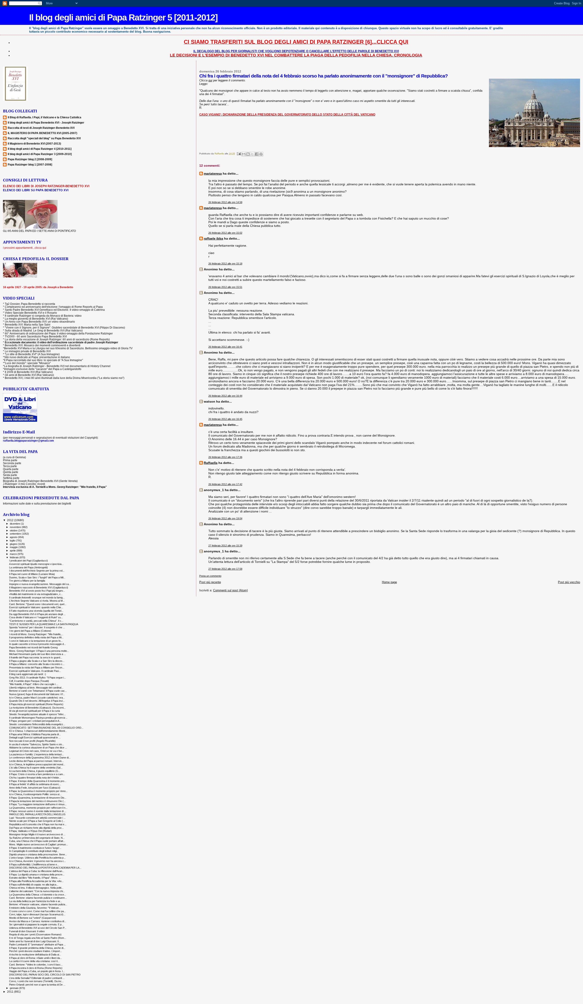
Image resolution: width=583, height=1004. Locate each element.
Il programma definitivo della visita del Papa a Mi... (36, 637)
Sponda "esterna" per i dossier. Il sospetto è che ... (37, 627)
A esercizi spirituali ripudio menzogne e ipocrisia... (36, 564)
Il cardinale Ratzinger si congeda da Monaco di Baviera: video (43, 315)
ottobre (14, 530)
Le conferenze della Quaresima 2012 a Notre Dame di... (40, 757)
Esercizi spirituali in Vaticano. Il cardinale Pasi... (35, 671)
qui (210, 80)
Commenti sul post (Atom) (230, 590)
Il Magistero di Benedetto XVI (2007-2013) (34, 143)
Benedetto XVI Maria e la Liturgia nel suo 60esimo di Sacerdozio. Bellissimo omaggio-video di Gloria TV (68, 348)
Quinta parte (10, 472)
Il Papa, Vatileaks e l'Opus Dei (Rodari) (30, 831)
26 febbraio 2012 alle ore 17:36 (225, 457)
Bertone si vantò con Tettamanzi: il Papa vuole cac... (38, 690)
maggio (14, 547)
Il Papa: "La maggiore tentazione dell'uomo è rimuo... (37, 804)
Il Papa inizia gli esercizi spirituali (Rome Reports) (36, 704)
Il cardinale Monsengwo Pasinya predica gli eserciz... (38, 717)
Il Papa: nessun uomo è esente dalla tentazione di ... (37, 811)
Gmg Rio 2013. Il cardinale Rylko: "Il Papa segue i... (37, 677)
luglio (13, 540)
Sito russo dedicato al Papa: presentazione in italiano (37, 357)
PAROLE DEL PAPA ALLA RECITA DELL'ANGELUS (37, 814)
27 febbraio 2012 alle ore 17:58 (225, 568)
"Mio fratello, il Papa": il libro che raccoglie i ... (33, 684)
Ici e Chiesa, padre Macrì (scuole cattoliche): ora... (37, 697)
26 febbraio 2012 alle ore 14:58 (225, 202)
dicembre (15, 523)
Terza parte (10, 466)
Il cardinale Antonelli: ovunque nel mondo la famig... (37, 597)
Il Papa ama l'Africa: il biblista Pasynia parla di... (35, 734)
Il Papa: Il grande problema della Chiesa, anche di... (37, 948)
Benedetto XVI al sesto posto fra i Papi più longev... (37, 590)
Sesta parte (10, 475)
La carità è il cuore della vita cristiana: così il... (34, 961)
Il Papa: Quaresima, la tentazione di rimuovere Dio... (37, 797)
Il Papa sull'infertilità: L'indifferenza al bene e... (34, 864)
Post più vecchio (569, 582)
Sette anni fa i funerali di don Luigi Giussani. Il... (35, 941)
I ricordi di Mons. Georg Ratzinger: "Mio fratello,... (36, 634)
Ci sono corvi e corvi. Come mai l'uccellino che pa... (37, 911)
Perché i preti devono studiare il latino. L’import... (35, 951)
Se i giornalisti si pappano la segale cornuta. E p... (36, 924)
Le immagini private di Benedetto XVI (28, 351)
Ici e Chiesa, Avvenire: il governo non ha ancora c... (37, 861)
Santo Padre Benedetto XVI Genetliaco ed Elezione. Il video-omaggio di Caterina (55, 309)
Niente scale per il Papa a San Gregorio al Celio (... (37, 821)
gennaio (14, 988)
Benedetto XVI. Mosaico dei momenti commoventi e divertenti (42, 345)
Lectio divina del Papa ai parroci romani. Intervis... (36, 761)
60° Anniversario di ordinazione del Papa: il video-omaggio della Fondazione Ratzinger (59, 333)
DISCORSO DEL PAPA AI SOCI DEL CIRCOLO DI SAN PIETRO (45, 974)
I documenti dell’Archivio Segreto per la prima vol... (36, 570)
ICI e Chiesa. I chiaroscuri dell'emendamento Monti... (38, 731)
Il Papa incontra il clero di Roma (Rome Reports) (35, 968)
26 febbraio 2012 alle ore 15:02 (225, 232)
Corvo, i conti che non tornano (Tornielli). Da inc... (36, 981)
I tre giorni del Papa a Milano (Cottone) (30, 630)
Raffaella (210, 463)
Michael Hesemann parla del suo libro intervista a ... (37, 654)
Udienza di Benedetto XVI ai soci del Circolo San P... (37, 927)
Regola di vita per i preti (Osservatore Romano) (35, 934)
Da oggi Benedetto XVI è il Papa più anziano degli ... (37, 614)
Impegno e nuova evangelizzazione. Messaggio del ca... (40, 584)
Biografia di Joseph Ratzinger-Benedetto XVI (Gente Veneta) (40, 480)
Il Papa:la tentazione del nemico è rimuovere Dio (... (37, 801)
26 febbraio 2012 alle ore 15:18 (225, 263)
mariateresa (213, 173)
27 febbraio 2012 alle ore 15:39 (225, 545)
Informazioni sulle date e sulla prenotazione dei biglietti (37, 503)
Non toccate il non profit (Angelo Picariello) (32, 741)
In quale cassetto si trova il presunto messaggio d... (37, 644)
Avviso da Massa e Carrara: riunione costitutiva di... (37, 921)
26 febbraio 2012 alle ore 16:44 (225, 395)
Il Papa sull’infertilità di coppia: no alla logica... (33, 884)
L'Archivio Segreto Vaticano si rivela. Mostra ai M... (37, 600)
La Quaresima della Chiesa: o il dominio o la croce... (37, 894)
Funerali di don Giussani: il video (27, 931)
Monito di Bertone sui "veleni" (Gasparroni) (32, 917)
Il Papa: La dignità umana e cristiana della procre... (36, 874)
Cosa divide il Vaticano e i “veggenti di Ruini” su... (36, 617)
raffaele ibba (213, 238)
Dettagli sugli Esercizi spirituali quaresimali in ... (35, 737)
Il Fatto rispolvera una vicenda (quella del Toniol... (36, 610)
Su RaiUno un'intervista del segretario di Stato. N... (37, 837)
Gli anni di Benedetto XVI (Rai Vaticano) (29, 374)
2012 (10, 520)
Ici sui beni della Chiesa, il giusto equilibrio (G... (34, 771)
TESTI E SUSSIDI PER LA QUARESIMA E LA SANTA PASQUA (43, 624)
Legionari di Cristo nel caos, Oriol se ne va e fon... (36, 751)
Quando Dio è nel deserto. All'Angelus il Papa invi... (37, 700)
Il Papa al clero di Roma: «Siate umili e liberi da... (35, 958)
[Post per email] (239, 153)
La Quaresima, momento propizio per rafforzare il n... (38, 807)
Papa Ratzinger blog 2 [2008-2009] (30, 159)
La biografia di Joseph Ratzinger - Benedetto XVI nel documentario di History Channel (57, 366)
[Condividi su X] (252, 154)
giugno (14, 544)
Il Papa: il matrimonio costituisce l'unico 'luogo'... (35, 847)
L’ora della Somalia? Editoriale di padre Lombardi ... (37, 978)
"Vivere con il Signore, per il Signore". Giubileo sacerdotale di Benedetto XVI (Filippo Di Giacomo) (65, 327)
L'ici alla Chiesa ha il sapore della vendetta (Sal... (35, 767)
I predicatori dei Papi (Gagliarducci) (28, 560)
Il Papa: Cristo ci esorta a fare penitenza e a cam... (37, 774)
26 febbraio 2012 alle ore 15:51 (225, 287)
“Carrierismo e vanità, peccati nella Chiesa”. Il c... (36, 620)
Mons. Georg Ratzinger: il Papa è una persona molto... (39, 650)
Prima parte (10, 460)
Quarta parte (10, 469)
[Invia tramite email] (243, 154)
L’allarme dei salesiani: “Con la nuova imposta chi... (37, 891)
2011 (10, 991)
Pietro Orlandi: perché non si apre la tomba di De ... (37, 984)
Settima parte (11, 477)
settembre (16, 533)
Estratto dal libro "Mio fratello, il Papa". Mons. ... (35, 877)
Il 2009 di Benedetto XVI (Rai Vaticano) (29, 371)
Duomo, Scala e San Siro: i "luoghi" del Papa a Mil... (37, 577)
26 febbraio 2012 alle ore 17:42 (225, 484)
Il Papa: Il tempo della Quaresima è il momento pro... (37, 781)
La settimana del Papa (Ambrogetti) (28, 567)
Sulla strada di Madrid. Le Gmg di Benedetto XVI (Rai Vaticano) (44, 330)
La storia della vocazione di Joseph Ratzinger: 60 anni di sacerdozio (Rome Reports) (57, 339)
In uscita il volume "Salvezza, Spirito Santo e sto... (36, 744)
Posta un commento (210, 575)
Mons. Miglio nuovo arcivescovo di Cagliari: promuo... (38, 844)
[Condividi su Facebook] (256, 154)
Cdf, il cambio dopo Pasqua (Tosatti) (29, 681)
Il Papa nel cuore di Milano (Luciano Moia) (32, 574)
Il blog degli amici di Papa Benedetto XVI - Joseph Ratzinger (46, 122)
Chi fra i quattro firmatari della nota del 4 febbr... (35, 777)
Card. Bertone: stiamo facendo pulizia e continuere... (38, 897)
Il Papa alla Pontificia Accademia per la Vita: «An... (36, 881)
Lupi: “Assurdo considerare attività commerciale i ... (37, 817)
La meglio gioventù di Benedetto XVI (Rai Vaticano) (36, 318)
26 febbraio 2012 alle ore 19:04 (225, 518)
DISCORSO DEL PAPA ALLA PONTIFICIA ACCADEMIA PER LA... (45, 867)
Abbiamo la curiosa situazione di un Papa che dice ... (38, 747)
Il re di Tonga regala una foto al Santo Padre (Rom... (37, 938)
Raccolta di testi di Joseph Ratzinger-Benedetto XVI (41, 127)
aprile (13, 550)
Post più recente (210, 582)
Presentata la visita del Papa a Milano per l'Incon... (36, 667)
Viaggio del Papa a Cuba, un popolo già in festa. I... (37, 971)
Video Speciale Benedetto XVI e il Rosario (31, 312)
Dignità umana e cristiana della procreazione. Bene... (38, 854)
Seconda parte (12, 463)
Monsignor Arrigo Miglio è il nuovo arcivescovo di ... (37, 834)
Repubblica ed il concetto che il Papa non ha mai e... (37, 824)
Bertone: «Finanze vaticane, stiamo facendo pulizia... (38, 904)
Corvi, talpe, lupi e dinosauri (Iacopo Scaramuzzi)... (37, 914)
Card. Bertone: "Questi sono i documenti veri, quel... (37, 604)
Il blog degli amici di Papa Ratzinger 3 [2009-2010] (40, 154)
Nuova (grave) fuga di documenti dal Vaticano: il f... (37, 694)
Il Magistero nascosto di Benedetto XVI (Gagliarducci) (38, 587)
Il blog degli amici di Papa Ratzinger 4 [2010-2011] (40, 148)
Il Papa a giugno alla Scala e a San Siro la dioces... (36, 661)
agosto (14, 537)
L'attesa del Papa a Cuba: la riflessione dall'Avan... (36, 871)
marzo (14, 554)
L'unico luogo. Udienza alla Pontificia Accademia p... (37, 857)
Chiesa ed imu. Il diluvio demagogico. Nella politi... (36, 887)
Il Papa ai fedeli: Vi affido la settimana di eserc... (35, 784)
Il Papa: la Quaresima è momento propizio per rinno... (38, 791)
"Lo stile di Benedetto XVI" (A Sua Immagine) (32, 354)
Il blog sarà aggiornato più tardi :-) (27, 674)
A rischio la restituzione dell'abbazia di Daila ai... (35, 954)
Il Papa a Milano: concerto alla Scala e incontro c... (36, 664)
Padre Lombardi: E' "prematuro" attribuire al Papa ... (37, 944)
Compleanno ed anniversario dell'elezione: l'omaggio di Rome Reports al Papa (54, 306)
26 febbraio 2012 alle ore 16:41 (225, 346)
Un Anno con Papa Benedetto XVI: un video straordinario (40, 321)
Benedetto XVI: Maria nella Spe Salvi (27, 324)
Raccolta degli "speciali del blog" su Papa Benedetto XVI (44, 138)
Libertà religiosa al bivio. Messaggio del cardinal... (36, 687)
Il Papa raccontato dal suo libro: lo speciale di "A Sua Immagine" (43, 360)
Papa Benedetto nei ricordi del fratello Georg (33, 647)
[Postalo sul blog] (248, 154)
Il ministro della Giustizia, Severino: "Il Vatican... (35, 907)
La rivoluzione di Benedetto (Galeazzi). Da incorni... (37, 707)
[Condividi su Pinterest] (261, 154)
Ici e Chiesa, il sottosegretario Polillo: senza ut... (35, 794)
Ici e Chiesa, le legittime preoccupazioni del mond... (37, 764)
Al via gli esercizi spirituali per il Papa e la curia (34, 710)
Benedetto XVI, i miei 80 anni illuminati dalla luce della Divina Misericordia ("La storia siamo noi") (64, 377)
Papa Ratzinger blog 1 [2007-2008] (30, 164)
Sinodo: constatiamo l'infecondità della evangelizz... (37, 724)
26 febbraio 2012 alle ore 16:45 (225, 419)
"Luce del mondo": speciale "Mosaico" (27, 363)
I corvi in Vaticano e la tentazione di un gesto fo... (36, 640)
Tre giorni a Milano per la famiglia (27, 580)
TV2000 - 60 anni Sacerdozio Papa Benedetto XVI (36, 336)
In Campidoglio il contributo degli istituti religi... (34, 851)
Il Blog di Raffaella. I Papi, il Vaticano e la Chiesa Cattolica (44, 117)
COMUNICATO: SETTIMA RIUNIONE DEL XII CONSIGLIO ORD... (46, 727)
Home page (389, 582)
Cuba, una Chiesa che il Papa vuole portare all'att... (37, 841)
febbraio (14, 557)
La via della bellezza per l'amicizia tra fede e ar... (35, 901)
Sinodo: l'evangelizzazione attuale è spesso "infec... (37, 714)
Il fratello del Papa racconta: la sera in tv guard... (35, 657)
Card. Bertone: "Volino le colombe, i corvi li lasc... (36, 964)
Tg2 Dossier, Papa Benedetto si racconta (30, 303)
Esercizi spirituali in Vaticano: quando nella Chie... (36, 607)
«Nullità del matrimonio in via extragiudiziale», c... (36, 594)
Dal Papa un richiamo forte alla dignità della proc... (36, 827)
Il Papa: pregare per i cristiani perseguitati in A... (35, 720)
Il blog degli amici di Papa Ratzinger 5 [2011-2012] (123, 17)
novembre (16, 527)
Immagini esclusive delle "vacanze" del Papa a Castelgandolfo (42, 368)
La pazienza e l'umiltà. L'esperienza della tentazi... (36, 754)
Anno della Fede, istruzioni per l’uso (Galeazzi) (34, 787)
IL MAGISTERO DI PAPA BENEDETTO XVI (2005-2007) (42, 133)
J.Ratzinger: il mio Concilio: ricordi (24, 483)
